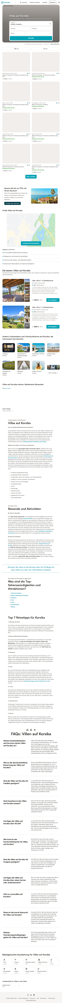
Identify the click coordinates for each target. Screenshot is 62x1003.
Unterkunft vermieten (35, 2)
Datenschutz (43, 998)
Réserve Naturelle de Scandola (19, 595)
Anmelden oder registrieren (13, 203)
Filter (46, 48)
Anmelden (44, 2)
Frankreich (46, 44)
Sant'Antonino (15, 604)
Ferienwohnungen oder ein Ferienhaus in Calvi (37, 681)
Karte (17, 48)
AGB (38, 998)
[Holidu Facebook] (34, 995)
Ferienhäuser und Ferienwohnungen (33, 44)
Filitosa (13, 607)
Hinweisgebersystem (31, 1000)
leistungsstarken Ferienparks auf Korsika (34, 441)
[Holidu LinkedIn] (31, 995)
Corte (12, 602)
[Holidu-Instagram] (28, 995)
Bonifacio (13, 597)
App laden (24, 2)
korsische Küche (28, 518)
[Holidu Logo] (8, 2)
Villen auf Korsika (55, 44)
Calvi (12, 600)
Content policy (51, 998)
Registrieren (53, 2)
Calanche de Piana (16, 593)
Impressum (32, 998)
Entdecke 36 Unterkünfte (31, 243)
